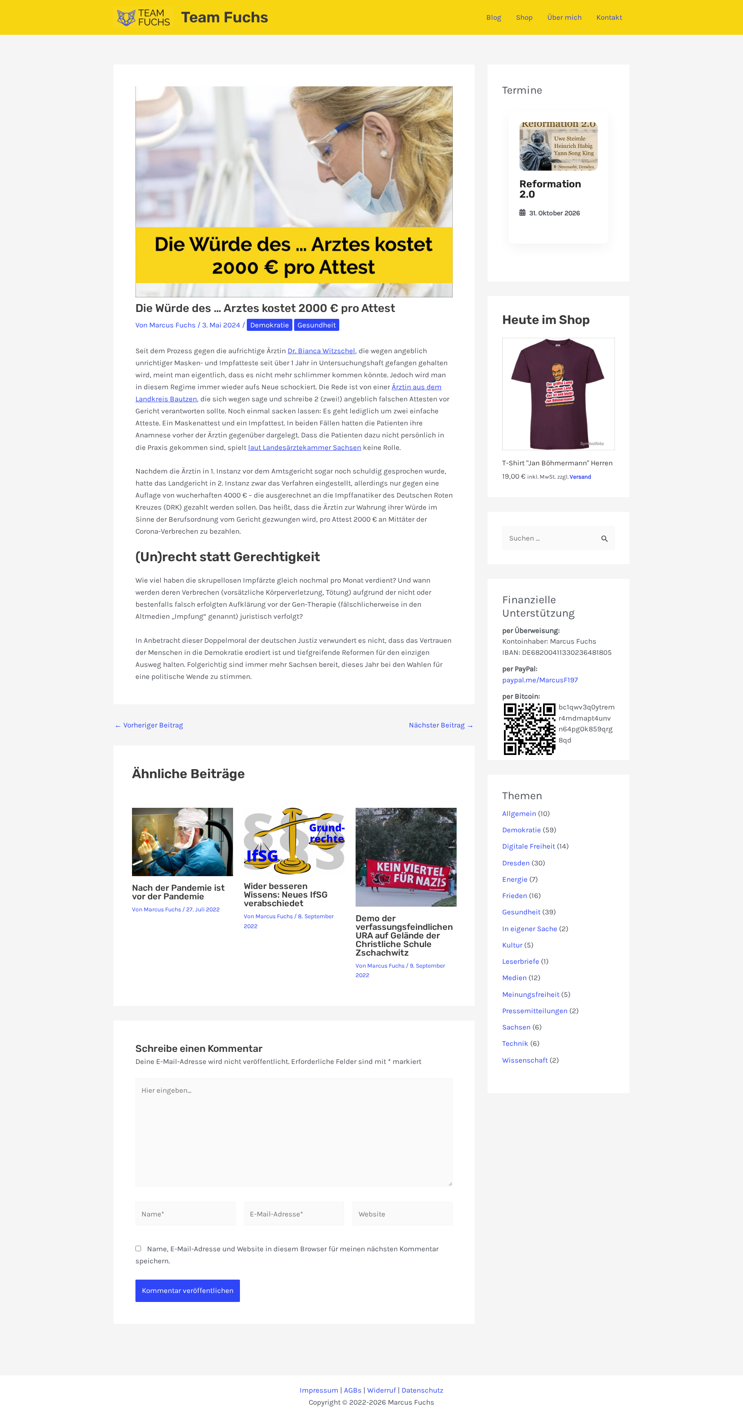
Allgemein (519, 813)
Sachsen (516, 1027)
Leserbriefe (520, 961)
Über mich (564, 17)
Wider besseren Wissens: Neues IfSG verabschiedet (286, 894)
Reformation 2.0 (550, 189)
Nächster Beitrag (441, 725)
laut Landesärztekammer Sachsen (304, 447)
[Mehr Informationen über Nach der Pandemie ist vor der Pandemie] (182, 841)
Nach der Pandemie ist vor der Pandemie (178, 892)
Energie (515, 879)
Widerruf (381, 1390)
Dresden (516, 863)
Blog (493, 17)
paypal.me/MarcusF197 (540, 679)
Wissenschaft (525, 1060)
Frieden (514, 895)
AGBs (353, 1390)
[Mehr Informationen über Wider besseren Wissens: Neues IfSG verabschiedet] (294, 840)
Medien (514, 977)
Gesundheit (317, 325)
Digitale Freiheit (528, 846)
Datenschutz (422, 1390)
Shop (524, 17)
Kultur (512, 945)
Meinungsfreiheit (530, 994)
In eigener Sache (529, 928)
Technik (515, 1043)
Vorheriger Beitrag (148, 725)
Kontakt (609, 17)
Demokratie (269, 325)
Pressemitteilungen (535, 1010)
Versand (580, 477)
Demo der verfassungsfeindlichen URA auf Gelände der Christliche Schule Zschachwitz (404, 935)
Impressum (319, 1390)
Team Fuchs (224, 17)
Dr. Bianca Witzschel (321, 350)
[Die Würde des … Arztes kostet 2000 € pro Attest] (558, 146)
